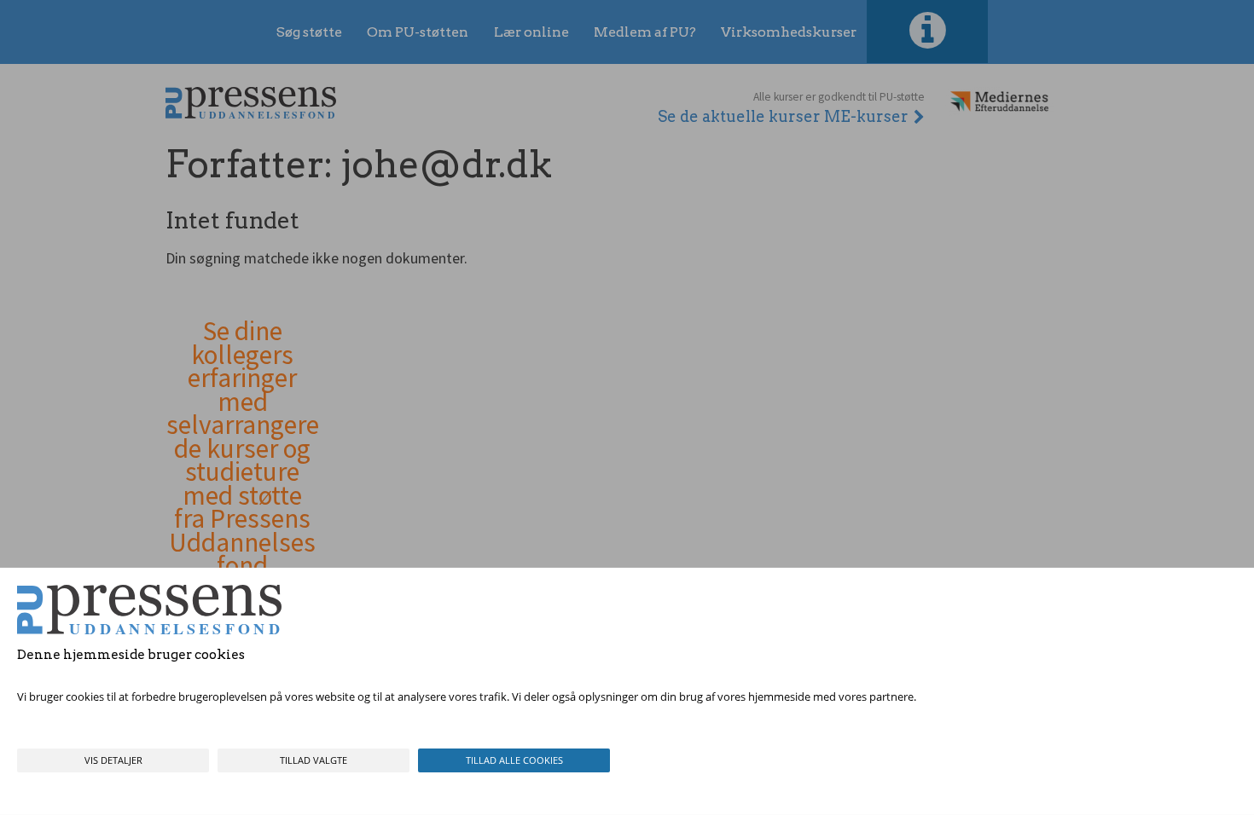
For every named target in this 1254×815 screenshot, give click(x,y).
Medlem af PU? (645, 32)
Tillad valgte (313, 760)
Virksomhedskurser (788, 32)
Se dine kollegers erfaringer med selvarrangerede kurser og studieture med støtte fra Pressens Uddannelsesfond (242, 449)
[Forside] (250, 102)
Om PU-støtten (417, 32)
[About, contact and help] (927, 31)
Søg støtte (309, 32)
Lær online (531, 32)
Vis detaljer (113, 760)
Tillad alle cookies (514, 760)
